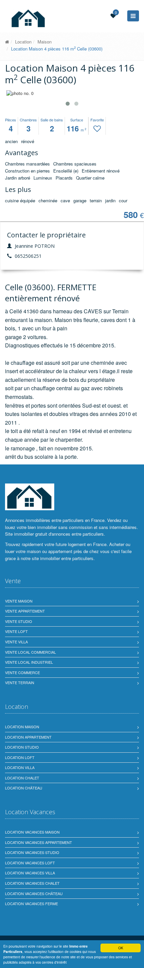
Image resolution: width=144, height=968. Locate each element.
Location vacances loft (30, 862)
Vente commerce (22, 672)
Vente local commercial (30, 652)
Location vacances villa (30, 872)
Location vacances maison (32, 832)
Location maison (22, 726)
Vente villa (16, 641)
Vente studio (18, 621)
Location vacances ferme (31, 903)
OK (120, 947)
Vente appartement (25, 611)
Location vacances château (34, 893)
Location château (23, 787)
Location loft (19, 757)
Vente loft (16, 631)
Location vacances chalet (32, 883)
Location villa (19, 767)
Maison (45, 41)
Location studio (22, 747)
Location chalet (22, 777)
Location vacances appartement (38, 842)
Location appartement (28, 737)
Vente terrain (19, 682)
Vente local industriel (29, 662)
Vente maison (18, 601)
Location (23, 41)
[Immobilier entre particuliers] (7, 41)
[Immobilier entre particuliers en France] (29, 497)
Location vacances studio (32, 852)
